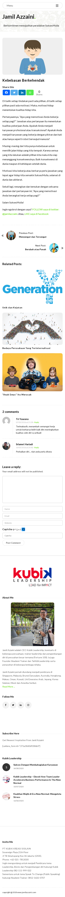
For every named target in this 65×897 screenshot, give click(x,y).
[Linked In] (20, 705)
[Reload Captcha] (23, 529)
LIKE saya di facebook (36, 213)
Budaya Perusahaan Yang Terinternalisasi (26, 348)
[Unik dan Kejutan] (32, 286)
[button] (24, 529)
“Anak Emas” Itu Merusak (16, 394)
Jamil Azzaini (18, 16)
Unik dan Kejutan (12, 307)
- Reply (36, 422)
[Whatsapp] (30, 92)
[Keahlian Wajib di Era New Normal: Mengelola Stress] (6, 796)
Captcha (7, 529)
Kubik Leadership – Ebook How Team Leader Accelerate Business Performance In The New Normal (37, 779)
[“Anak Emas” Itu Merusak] (32, 372)
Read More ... (8, 686)
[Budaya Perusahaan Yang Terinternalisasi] (32, 329)
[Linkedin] (22, 92)
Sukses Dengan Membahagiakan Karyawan (35, 764)
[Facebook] (6, 92)
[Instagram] (28, 705)
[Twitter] (14, 92)
